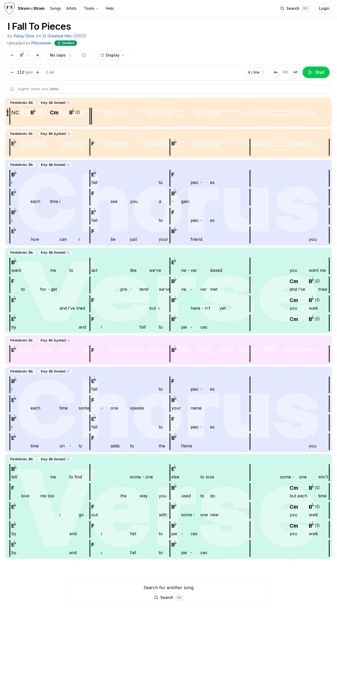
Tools (89, 8)
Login (324, 8)
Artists (71, 8)
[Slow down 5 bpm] (12, 72)
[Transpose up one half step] (37, 55)
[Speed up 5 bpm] (37, 72)
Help (110, 8)
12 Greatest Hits (57, 36)
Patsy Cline (24, 36)
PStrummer (41, 43)
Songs (55, 8)
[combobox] (25, 55)
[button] (68, 102)
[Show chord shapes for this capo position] (83, 55)
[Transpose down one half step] (12, 55)
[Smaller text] (275, 72)
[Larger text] (295, 72)
